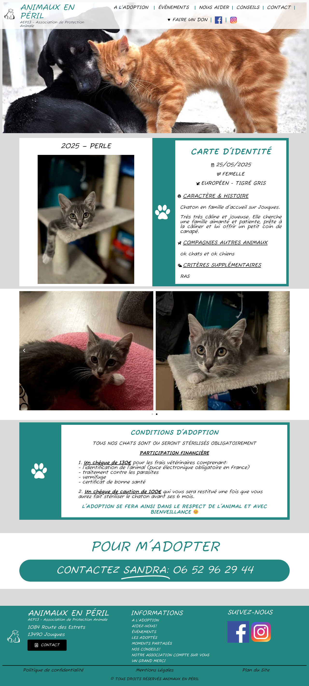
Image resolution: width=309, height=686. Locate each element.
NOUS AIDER (214, 8)
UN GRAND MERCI (148, 661)
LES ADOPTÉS (144, 637)
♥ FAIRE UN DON (187, 20)
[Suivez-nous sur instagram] (261, 641)
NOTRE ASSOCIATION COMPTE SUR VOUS (170, 655)
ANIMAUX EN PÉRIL (47, 12)
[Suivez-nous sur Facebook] (238, 641)
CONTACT (279, 8)
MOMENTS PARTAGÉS (152, 643)
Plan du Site (255, 670)
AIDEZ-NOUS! (144, 626)
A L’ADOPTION (130, 8)
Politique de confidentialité (53, 670)
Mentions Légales (154, 670)
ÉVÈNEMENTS (173, 8)
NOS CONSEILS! (146, 649)
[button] (24, 350)
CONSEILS (247, 8)
